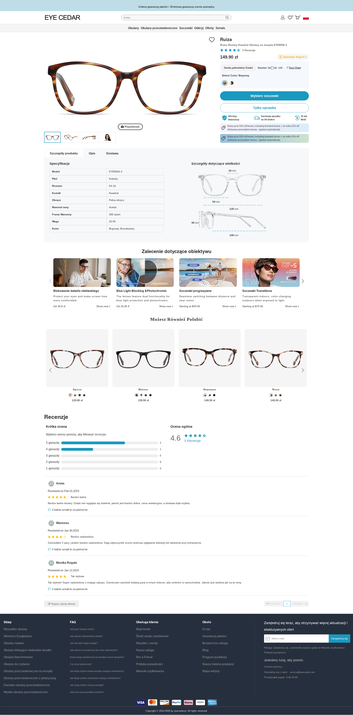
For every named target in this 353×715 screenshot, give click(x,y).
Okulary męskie (14, 643)
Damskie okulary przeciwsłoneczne (27, 685)
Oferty (209, 28)
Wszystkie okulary (15, 629)
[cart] (297, 17)
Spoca (77, 389)
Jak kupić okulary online (82, 629)
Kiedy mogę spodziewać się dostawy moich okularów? (97, 657)
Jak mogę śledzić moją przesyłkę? (87, 685)
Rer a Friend (144, 657)
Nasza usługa (145, 650)
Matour (143, 389)
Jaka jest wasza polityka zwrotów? (87, 692)
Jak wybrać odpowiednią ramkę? (86, 636)
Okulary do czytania (16, 664)
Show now (102, 306)
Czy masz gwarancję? (81, 664)
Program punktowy (214, 657)
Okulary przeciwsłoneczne (159, 28)
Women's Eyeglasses (18, 636)
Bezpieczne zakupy (215, 643)
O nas (206, 629)
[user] (283, 17)
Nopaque (209, 389)
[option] (77, 368)
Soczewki (185, 28)
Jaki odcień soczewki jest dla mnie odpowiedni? (94, 650)
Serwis (220, 28)
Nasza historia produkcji (218, 664)
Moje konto (143, 629)
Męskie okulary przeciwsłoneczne (26, 692)
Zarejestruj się (339, 638)
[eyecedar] (62, 17)
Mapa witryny (211, 671)
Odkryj (199, 28)
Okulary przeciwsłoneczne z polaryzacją (30, 678)
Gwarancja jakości (214, 636)
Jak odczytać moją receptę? (84, 643)
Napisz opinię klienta (63, 603)
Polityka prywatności (149, 664)
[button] (302, 281)
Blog (205, 650)
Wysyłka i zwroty (147, 643)
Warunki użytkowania (150, 671)
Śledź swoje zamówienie (152, 636)
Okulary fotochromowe (18, 657)
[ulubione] (290, 18)
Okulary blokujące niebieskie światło (27, 650)
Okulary (133, 28)
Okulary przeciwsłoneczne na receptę (28, 671)
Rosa (275, 389)
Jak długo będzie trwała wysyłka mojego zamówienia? (97, 671)
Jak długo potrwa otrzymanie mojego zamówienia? (95, 678)
